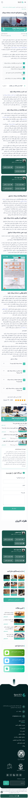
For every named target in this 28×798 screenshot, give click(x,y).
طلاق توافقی (5, 309)
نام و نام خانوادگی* (21, 478)
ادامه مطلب (3, 425)
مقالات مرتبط (24, 404)
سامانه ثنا (23, 328)
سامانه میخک (12, 124)
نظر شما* (23, 493)
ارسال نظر (14, 508)
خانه (25, 7)
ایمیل (24, 485)
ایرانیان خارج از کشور (19, 7)
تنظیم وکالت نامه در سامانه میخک (19, 47)
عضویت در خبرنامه (21, 779)
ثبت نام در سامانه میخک (10, 95)
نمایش (4, 85)
